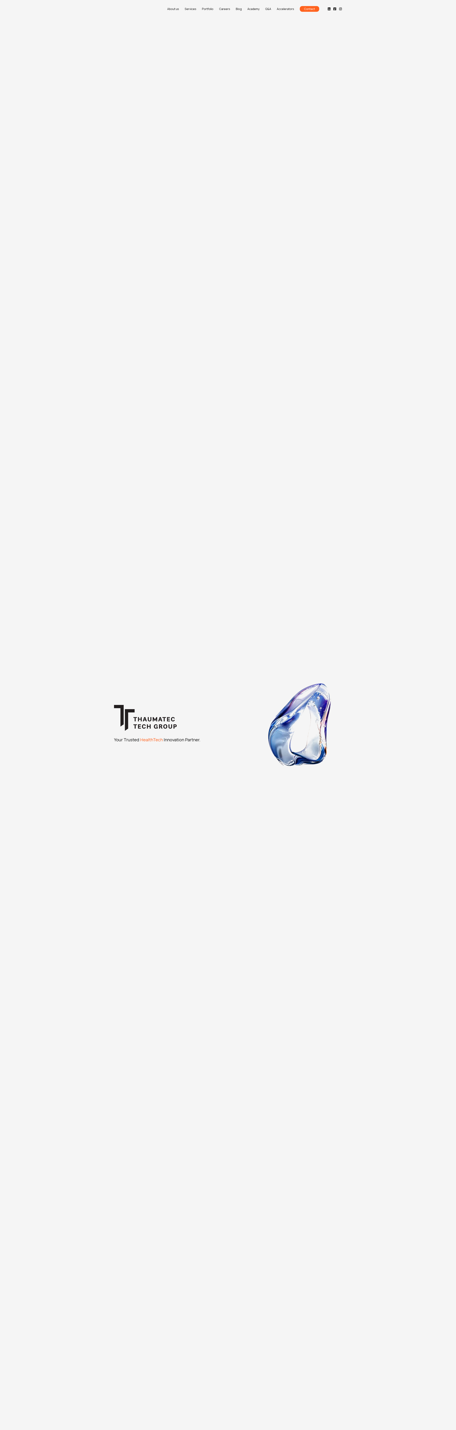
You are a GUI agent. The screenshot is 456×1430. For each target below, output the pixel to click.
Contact (309, 9)
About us (173, 9)
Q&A (268, 9)
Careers (224, 9)
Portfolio (207, 9)
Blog (239, 9)
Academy (253, 9)
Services (190, 9)
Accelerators (285, 9)
